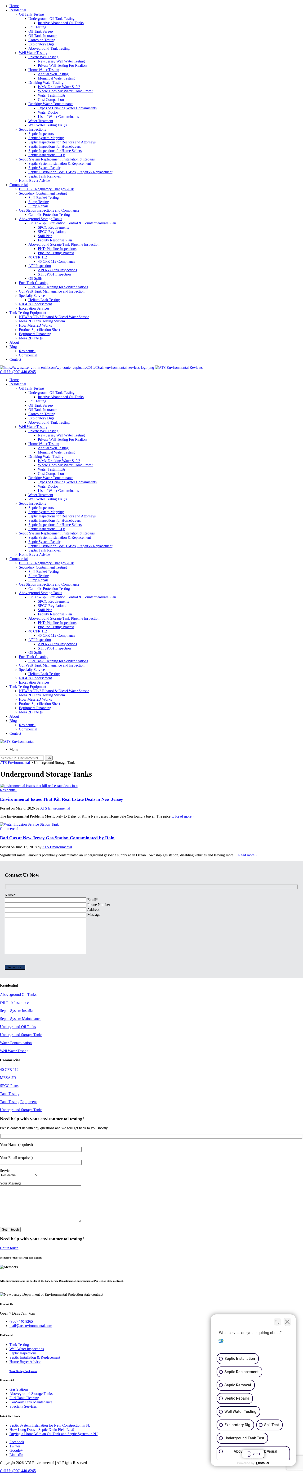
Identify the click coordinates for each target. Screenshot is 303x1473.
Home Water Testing (43, 70)
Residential (17, 10)
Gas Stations (18, 1389)
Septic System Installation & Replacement (59, 163)
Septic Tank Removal (44, 176)
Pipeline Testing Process (56, 253)
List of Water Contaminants (58, 117)
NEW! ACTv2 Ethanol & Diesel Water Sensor (54, 317)
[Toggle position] (277, 1322)
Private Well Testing (43, 57)
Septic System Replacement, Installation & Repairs (57, 159)
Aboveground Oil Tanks (18, 994)
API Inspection (39, 266)
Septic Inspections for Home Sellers (55, 151)
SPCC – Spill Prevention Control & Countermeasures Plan (72, 223)
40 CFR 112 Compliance (56, 261)
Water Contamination (16, 1043)
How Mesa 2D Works (35, 325)
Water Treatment (40, 121)
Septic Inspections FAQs (46, 155)
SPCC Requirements (53, 227)
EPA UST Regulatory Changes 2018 (46, 189)
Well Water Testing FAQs (47, 125)
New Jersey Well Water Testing (61, 61)
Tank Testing (9, 1094)
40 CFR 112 (37, 257)
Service (5, 1171)
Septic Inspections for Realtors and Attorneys (62, 142)
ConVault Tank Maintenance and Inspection (52, 291)
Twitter (14, 1446)
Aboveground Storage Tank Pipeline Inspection (63, 244)
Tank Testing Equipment (27, 313)
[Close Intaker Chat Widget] (287, 1322)
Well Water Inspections (26, 1349)
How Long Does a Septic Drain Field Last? (42, 1430)
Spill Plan (45, 236)
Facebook (16, 1442)
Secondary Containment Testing (43, 193)
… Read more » (182, 816)
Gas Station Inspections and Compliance (49, 210)
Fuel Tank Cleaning (34, 283)
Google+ (16, 1450)
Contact (15, 359)
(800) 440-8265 (21, 1321)
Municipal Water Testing (56, 78)
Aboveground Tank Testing (49, 48)
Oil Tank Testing (31, 14)
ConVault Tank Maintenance (30, 1402)
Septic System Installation (19, 1011)
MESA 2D (8, 1078)
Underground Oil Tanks (18, 1027)
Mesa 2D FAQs (31, 338)
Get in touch (9, 1248)
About (14, 342)
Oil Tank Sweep (40, 31)
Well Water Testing (33, 53)
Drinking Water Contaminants (50, 104)
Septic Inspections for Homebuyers (54, 146)
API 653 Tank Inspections (57, 270)
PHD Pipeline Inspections (57, 249)
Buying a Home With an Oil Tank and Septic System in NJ (53, 1434)
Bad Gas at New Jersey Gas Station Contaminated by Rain (57, 837)
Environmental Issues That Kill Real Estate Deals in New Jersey (61, 799)
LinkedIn (16, 1455)
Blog (13, 347)
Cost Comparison (51, 100)
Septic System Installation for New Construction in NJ (49, 1425)
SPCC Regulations (52, 232)
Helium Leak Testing (44, 300)
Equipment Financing (35, 334)
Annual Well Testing (53, 74)
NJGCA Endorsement (35, 304)
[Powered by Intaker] (263, 1463)
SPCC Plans (9, 1086)
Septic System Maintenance (20, 1019)
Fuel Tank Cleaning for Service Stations (58, 287)
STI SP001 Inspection (54, 274)
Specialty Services (32, 296)
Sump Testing (38, 202)
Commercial (18, 185)
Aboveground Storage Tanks (40, 219)
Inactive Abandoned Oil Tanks (61, 23)
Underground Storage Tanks (21, 1035)
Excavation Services (34, 308)
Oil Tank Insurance (42, 36)
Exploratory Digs (41, 44)
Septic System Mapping (46, 138)
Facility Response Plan (55, 240)
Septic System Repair (44, 168)
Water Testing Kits (52, 95)
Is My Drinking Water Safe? (59, 87)
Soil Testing (37, 27)
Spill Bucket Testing (43, 198)
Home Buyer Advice (34, 180)
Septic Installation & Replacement (34, 1357)
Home (14, 6)
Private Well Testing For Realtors (62, 65)
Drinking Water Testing (45, 82)
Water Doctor (48, 112)
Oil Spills (35, 278)
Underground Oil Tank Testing (51, 19)
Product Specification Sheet (39, 330)
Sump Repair (38, 206)
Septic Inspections (32, 129)
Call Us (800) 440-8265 (18, 1471)
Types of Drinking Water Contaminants (67, 108)
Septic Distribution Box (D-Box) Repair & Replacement (70, 172)
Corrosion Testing (41, 40)
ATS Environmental (55, 808)
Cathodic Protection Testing (49, 215)
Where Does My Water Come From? (65, 91)
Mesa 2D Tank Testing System (42, 321)
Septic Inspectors (41, 134)
